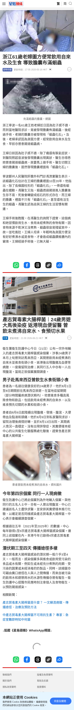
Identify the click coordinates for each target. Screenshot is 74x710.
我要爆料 (41, 687)
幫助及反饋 (42, 680)
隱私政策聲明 (9, 687)
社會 (5, 338)
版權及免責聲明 (45, 674)
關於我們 (7, 680)
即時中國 (7, 70)
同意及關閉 (60, 701)
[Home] (16, 3)
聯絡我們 (7, 674)
